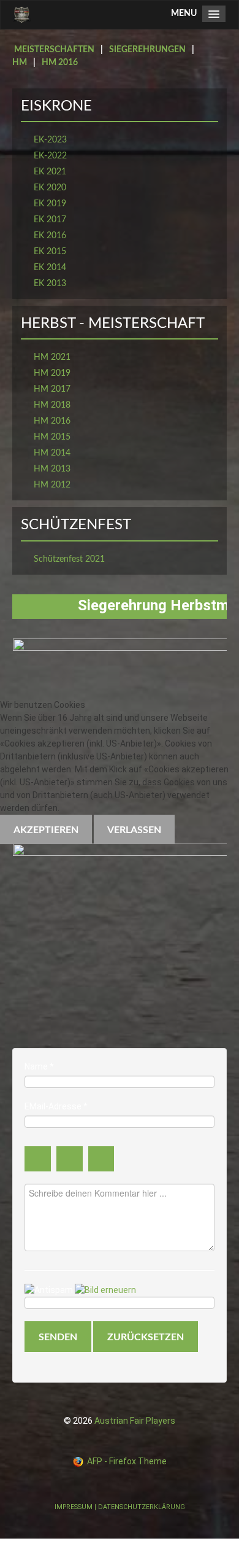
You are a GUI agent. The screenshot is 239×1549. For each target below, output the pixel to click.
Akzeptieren (45, 830)
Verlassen (134, 830)
